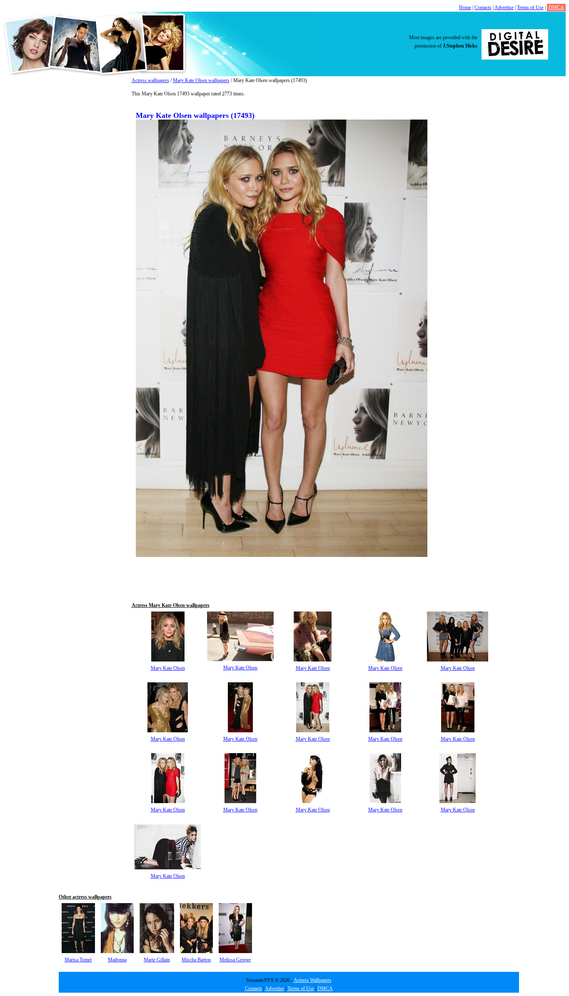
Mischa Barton (196, 960)
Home (465, 7)
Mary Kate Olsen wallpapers (201, 80)
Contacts (483, 7)
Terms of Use (530, 7)
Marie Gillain (157, 960)
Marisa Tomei (78, 960)
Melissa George (235, 960)
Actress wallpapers (150, 80)
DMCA (556, 7)
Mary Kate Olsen (168, 668)
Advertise (504, 7)
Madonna (117, 960)
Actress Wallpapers (313, 980)
